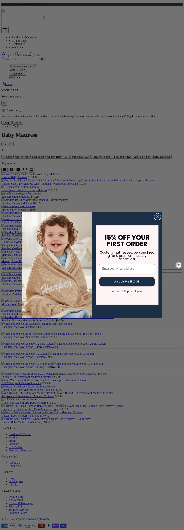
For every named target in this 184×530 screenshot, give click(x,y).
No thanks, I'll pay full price (127, 291)
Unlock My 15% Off (127, 281)
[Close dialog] (157, 217)
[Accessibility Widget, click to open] (178, 265)
